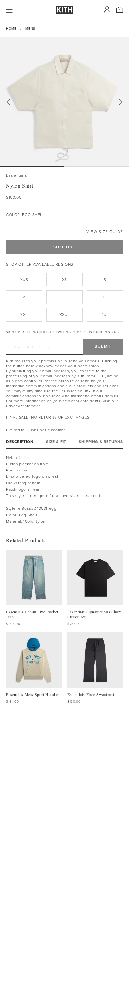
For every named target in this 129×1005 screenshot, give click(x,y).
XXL (24, 315)
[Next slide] (121, 102)
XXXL (64, 315)
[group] (64, 101)
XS (64, 280)
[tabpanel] (64, 490)
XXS (24, 280)
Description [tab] (20, 441)
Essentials (16, 175)
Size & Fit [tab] (56, 441)
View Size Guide (104, 231)
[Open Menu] (9, 9)
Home (11, 28)
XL (104, 297)
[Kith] (64, 10)
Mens (30, 28)
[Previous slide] (8, 102)
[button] (96, 166)
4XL (104, 315)
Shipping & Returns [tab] (101, 441)
